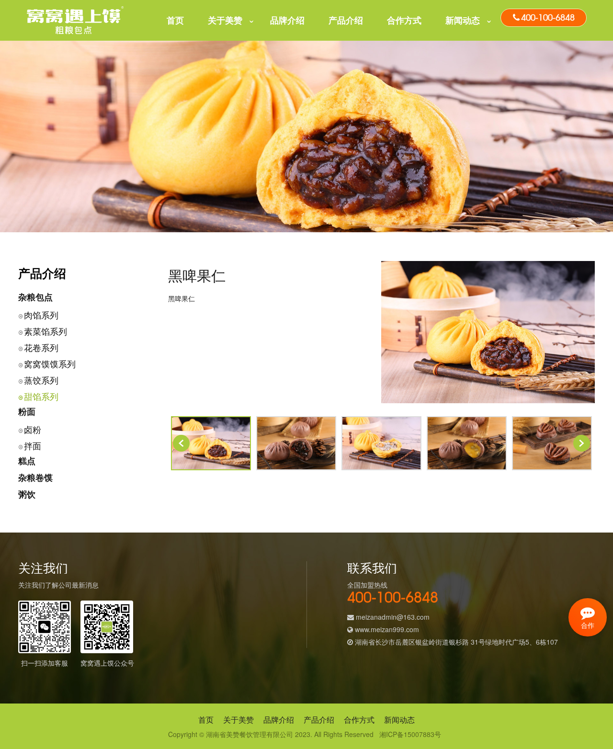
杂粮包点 (35, 297)
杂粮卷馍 (35, 477)
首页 (175, 20)
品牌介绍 (287, 20)
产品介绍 (346, 20)
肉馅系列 (41, 314)
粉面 (26, 411)
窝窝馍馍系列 (50, 363)
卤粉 (32, 429)
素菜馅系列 (45, 331)
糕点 (26, 460)
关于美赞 (225, 20)
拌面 (32, 445)
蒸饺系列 (41, 380)
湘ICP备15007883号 (410, 734)
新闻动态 (462, 20)
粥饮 (26, 494)
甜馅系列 (41, 396)
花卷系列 (41, 347)
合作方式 (404, 20)
